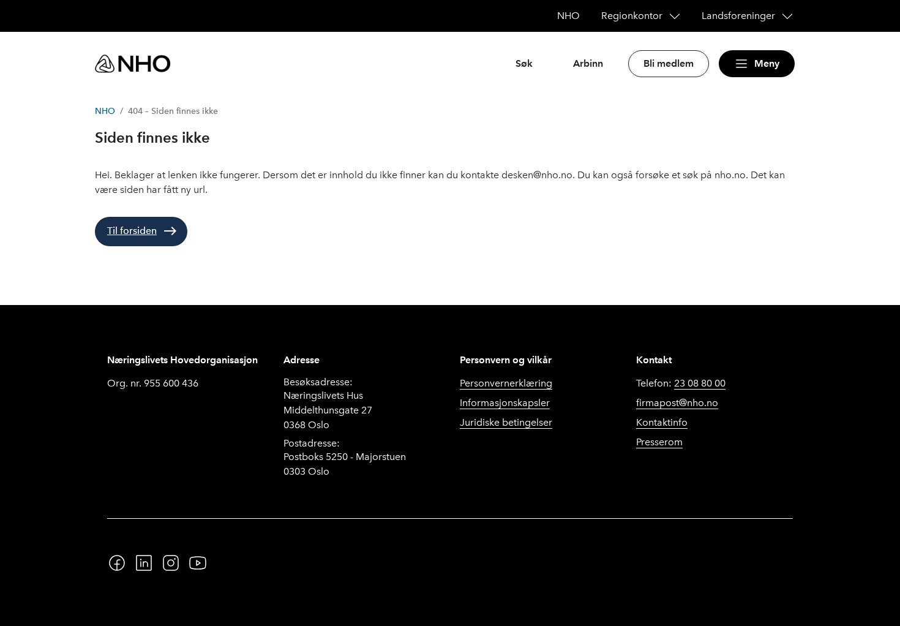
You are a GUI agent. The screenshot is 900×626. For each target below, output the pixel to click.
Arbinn (588, 63)
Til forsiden (132, 230)
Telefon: (681, 383)
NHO (105, 111)
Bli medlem (668, 63)
